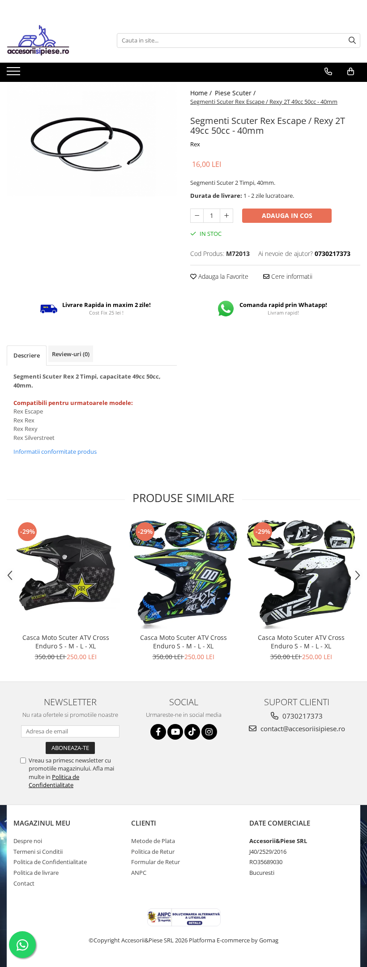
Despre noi (27, 841)
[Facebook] (158, 732)
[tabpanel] (92, 139)
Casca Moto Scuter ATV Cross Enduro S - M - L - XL (65, 641)
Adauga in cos (287, 215)
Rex (195, 144)
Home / (201, 93)
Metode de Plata (153, 841)
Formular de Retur (155, 862)
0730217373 (302, 715)
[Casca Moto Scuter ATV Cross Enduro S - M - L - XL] (65, 574)
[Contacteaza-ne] (328, 72)
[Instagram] (209, 732)
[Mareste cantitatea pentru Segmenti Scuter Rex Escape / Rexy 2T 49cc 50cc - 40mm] (226, 216)
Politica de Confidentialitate (54, 781)
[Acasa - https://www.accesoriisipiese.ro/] (51, 40)
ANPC (138, 873)
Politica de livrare (36, 873)
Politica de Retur (153, 852)
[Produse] (14, 74)
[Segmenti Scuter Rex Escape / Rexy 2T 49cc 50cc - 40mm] (92, 139)
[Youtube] (175, 732)
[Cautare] (352, 40)
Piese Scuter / (236, 93)
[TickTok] (192, 732)
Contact (23, 883)
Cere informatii (290, 276)
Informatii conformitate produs (55, 451)
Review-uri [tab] (71, 354)
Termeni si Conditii (38, 852)
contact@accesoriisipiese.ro (302, 728)
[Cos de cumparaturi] (350, 72)
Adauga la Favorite (222, 276)
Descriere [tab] (26, 355)
